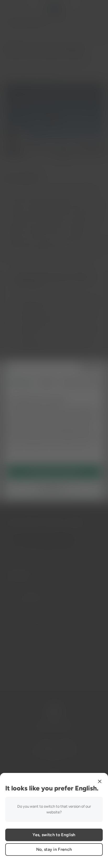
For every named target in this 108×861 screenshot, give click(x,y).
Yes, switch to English (54, 834)
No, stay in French (54, 849)
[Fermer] (99, 781)
